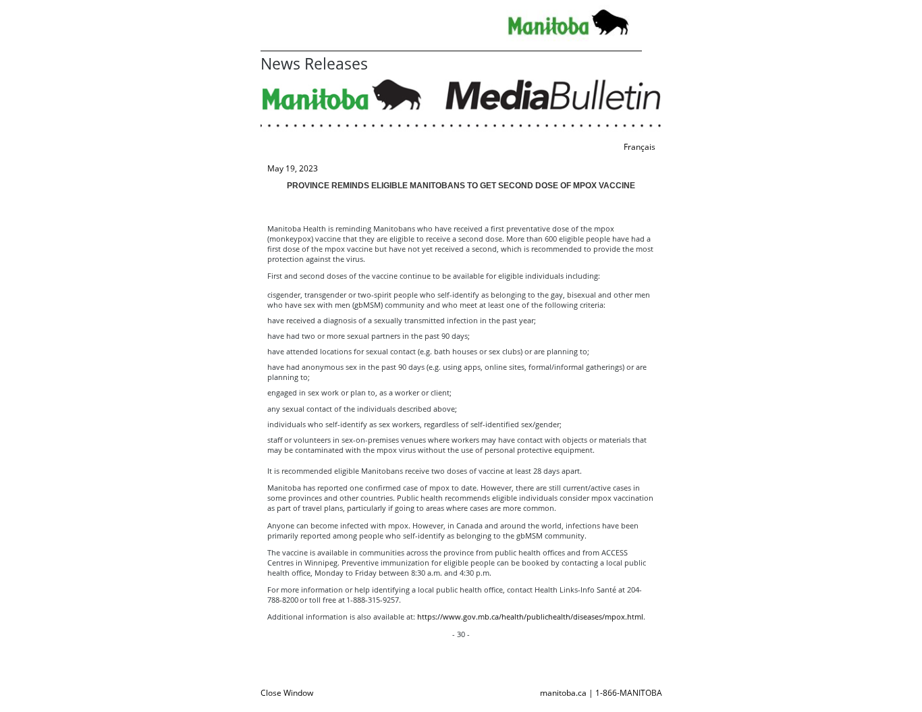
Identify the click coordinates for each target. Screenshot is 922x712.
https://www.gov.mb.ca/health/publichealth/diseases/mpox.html (530, 616)
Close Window (287, 693)
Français (639, 147)
